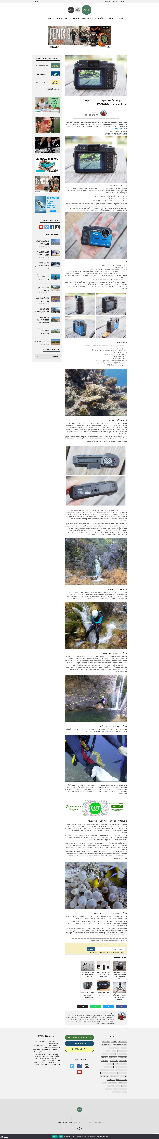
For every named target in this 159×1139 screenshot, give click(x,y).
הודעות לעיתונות (122, 1054)
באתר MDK (119, 128)
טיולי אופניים (122, 1057)
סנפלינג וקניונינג (121, 1079)
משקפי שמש (104, 1073)
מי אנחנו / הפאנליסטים (118, 1)
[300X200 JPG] (47, 145)
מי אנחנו (51, 18)
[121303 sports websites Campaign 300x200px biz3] (47, 105)
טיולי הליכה (104, 1057)
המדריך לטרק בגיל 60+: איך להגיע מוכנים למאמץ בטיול (42, 310)
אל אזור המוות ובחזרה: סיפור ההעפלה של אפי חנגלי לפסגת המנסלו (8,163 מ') (42, 265)
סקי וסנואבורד (122, 1082)
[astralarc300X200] (47, 125)
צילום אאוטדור (112, 1082)
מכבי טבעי (112, 1073)
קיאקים (124, 1085)
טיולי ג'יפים (113, 1057)
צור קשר (107, 1)
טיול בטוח (105, 1054)
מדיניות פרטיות (61, 1122)
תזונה (124, 1092)
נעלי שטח (123, 1076)
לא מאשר (55, 1136)
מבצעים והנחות (122, 1073)
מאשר (61, 1136)
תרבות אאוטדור (116, 1092)
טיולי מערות (104, 1060)
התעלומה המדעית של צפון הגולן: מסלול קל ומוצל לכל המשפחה (42, 341)
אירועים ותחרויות (114, 1047)
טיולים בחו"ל (112, 18)
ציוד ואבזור (75, 18)
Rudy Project (106, 1044)
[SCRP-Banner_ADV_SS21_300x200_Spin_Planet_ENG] (47, 165)
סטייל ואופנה (104, 1076)
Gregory (106, 1041)
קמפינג (117, 1085)
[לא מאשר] (157, 1136)
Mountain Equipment (119, 1044)
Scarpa (123, 1047)
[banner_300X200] (47, 204)
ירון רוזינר (91, 110)
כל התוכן (122, 18)
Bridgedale (122, 1041)
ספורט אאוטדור (87, 18)
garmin (114, 1041)
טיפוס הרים (110, 1063)
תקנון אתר (73, 1122)
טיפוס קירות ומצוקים (121, 1066)
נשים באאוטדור (114, 1076)
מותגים (59, 18)
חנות (66, 18)
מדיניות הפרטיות (67, 1136)
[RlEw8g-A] (47, 184)
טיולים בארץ (100, 18)
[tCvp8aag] (79, 37)
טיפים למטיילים (109, 1066)
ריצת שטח (110, 1085)
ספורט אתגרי (111, 1079)
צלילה (104, 1082)
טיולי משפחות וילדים (121, 1063)
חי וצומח (112, 1054)
